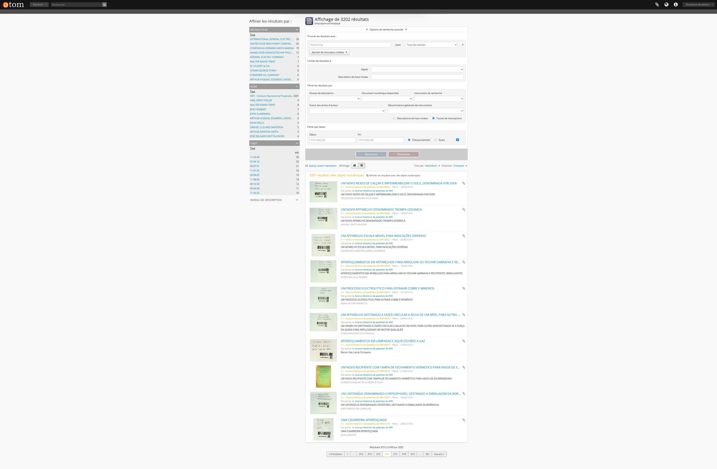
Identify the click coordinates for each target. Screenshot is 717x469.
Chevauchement (421, 140)
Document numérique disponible (380, 93)
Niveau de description (266, 199)
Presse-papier (657, 4)
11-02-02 (254, 193)
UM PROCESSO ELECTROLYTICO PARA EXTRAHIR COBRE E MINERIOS (387, 288)
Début (312, 134)
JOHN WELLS (257, 122)
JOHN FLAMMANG (260, 113)
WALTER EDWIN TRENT (262, 61)
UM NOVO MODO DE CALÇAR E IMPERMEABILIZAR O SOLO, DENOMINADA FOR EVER (399, 183)
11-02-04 (254, 157)
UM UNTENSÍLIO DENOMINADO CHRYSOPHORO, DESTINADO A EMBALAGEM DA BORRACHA (404, 394)
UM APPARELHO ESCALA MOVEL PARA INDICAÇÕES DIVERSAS (383, 236)
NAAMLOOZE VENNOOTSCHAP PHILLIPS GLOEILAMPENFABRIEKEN (287, 52)
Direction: (447, 165)
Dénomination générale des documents (410, 105)
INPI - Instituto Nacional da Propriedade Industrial (278, 96)
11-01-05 (254, 170)
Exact (441, 140)
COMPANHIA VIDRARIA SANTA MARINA (272, 48)
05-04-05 (254, 175)
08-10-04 (254, 184)
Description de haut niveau (353, 77)
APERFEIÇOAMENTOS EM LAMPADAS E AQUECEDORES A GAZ (383, 341)
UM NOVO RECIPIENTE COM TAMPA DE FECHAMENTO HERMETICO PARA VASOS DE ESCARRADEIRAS (410, 367)
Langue (666, 4)
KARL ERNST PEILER (261, 100)
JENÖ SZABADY (258, 109)
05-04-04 (254, 188)
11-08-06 (254, 179)
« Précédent (335, 454)
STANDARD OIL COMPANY (264, 75)
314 (370, 454)
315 (378, 454)
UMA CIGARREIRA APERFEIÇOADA (364, 420)
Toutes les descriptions (449, 118)
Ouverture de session (698, 4)
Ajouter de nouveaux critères (328, 52)
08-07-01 (254, 166)
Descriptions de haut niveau (412, 118)
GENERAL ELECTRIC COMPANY (267, 57)
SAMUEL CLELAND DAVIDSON (266, 127)
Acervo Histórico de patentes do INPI (374, 190)
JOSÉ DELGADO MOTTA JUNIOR (267, 136)
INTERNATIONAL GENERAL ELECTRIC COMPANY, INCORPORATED (286, 39)
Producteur (259, 29)
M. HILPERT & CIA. (260, 66)
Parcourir (38, 4)
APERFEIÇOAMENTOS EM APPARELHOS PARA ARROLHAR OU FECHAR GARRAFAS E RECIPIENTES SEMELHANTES (417, 262)
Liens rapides (675, 4)
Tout (252, 34)
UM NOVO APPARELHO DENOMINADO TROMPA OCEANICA (381, 209)
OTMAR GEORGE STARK (263, 70)
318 (404, 454)
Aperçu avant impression (322, 165)
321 (427, 454)
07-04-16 (254, 161)
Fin (359, 134)
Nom (253, 86)
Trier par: (419, 165)
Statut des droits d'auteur (323, 105)
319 (413, 454)
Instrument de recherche (428, 93)
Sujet (253, 142)
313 (361, 454)
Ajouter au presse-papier (464, 183)
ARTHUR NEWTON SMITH (264, 131)
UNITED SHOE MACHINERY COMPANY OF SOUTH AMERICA (282, 43)
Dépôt (364, 69)
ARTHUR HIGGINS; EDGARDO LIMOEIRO (272, 79)
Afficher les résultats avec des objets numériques (394, 175)
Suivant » (439, 454)
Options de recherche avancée (386, 29)
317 (395, 454)
